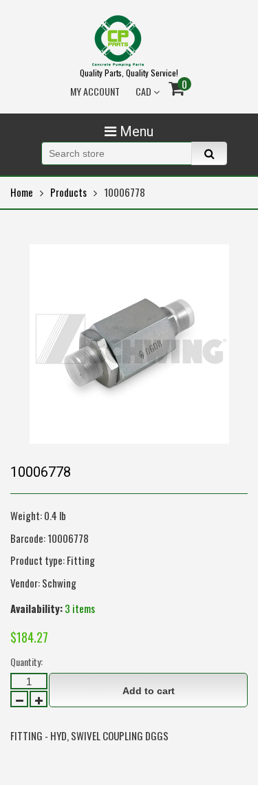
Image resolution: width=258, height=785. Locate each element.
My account (95, 91)
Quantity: (26, 661)
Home (21, 192)
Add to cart (148, 690)
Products (68, 192)
